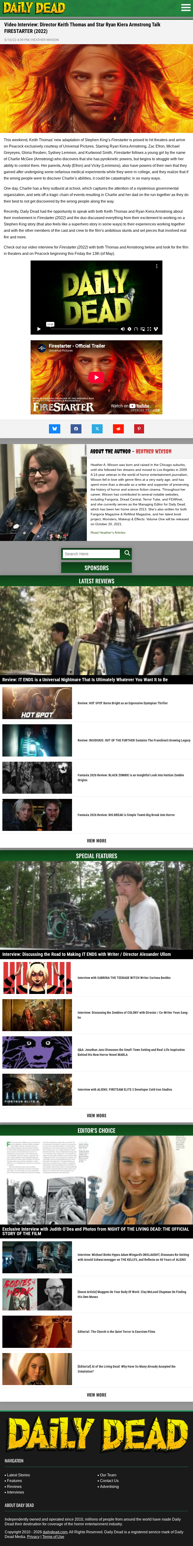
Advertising (109, 1487)
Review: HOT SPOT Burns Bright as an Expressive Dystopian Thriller (123, 703)
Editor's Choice (96, 1130)
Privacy (33, 1537)
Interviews (15, 1492)
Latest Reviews (96, 581)
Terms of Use (53, 1537)
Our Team (108, 1475)
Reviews (14, 1487)
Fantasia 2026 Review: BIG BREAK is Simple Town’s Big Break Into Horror (126, 815)
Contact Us (109, 1481)
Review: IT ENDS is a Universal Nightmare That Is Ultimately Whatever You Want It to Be (85, 679)
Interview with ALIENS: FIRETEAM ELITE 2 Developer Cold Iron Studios (125, 1089)
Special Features (96, 855)
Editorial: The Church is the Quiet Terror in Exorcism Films (116, 1332)
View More (96, 840)
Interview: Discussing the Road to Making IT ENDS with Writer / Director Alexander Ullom (86, 954)
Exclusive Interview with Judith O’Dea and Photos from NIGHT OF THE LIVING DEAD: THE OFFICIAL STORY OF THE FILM (95, 1231)
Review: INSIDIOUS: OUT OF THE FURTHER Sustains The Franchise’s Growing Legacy (134, 740)
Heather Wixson (45, 40)
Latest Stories (18, 1475)
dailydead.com (55, 1532)
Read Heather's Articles (108, 532)
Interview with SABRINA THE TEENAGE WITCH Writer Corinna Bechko (124, 978)
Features (14, 1481)
